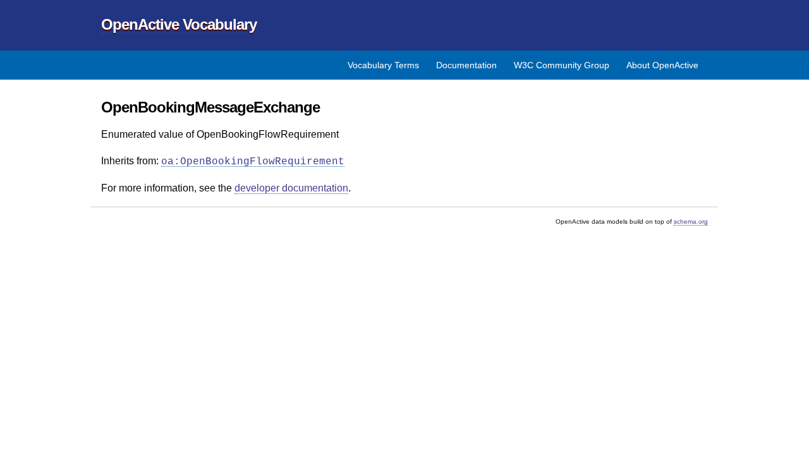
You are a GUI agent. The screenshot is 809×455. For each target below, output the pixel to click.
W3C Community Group (561, 65)
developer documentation (291, 188)
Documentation (466, 65)
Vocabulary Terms (383, 65)
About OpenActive (662, 65)
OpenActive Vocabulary (179, 24)
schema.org (691, 221)
